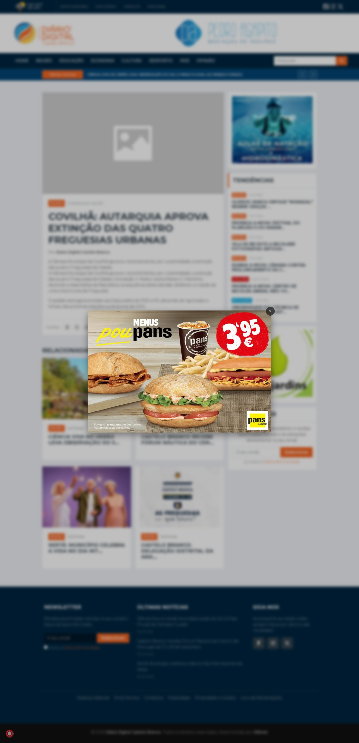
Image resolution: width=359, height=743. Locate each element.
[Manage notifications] (9, 733)
